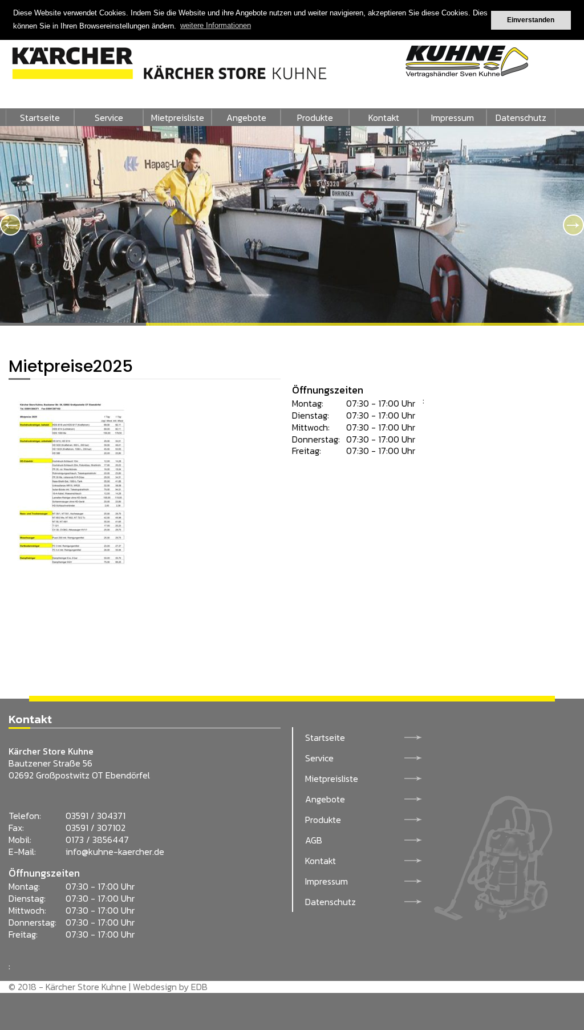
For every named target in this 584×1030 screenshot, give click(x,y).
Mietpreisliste (177, 117)
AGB (313, 840)
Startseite (40, 117)
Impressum (452, 117)
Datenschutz (521, 117)
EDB (199, 986)
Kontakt (383, 117)
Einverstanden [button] (530, 19)
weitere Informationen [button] (215, 25)
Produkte (315, 117)
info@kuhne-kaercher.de (115, 851)
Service (109, 117)
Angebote (246, 117)
